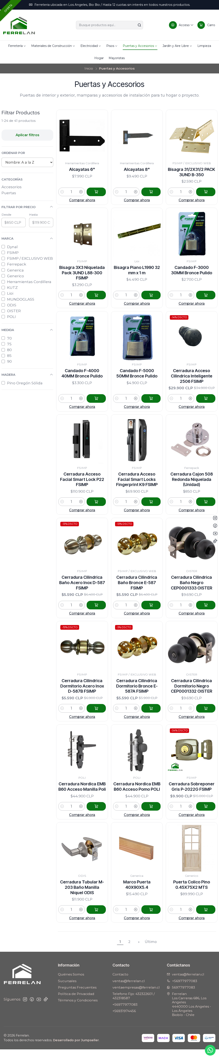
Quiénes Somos (71, 974)
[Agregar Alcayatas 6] (96, 192)
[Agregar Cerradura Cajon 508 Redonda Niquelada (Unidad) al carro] (205, 501)
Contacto (120, 974)
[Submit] (139, 25)
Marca (7, 238)
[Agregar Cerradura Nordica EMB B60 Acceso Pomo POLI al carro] (151, 806)
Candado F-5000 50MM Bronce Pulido (136, 373)
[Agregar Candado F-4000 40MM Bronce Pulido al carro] (96, 398)
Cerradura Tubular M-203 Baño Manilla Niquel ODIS (82, 887)
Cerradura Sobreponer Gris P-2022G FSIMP (192, 786)
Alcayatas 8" (137, 169)
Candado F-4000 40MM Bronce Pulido (82, 373)
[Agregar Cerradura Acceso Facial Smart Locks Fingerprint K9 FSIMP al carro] (151, 501)
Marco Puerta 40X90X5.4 (137, 884)
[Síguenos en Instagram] (25, 999)
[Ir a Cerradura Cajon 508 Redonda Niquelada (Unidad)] (191, 440)
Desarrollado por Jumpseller (76, 1040)
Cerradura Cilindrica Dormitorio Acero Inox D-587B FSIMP (82, 686)
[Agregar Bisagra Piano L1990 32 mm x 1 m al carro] (151, 295)
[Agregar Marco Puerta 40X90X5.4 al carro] (151, 909)
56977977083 (183, 987)
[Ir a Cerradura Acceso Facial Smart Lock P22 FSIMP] (82, 440)
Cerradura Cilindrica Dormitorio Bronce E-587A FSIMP (137, 686)
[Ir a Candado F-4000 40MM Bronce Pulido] (82, 337)
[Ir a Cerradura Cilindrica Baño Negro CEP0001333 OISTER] (191, 543)
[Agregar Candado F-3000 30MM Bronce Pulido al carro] (205, 295)
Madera (8, 375)
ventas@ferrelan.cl (128, 981)
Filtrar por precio (18, 207)
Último (151, 942)
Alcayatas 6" (82, 169)
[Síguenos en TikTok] (45, 999)
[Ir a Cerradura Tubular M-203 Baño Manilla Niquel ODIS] (82, 848)
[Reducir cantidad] (62, 192)
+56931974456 (124, 1011)
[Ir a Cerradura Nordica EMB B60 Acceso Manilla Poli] (82, 750)
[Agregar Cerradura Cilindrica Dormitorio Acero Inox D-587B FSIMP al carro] (96, 708)
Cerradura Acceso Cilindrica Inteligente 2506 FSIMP (191, 376)
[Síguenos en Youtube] (38, 999)
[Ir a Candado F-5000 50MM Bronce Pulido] (137, 337)
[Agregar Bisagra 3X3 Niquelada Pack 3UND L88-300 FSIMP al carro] (96, 295)
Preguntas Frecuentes (77, 987)
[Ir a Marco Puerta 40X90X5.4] (137, 848)
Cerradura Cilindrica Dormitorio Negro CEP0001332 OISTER (191, 686)
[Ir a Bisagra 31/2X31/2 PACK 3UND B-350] (191, 135)
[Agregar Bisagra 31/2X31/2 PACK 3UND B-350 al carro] (205, 192)
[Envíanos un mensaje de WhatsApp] (210, 1050)
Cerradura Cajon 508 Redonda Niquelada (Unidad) (191, 479)
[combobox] (109, 25)
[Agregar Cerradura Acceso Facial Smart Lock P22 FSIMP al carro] (96, 501)
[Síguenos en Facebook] (32, 999)
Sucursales (67, 981)
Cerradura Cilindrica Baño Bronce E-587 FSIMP (136, 583)
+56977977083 (125, 1004)
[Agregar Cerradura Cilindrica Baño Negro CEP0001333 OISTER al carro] (205, 605)
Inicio (88, 68)
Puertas (8, 193)
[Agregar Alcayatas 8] (151, 192)
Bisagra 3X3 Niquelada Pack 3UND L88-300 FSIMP (82, 273)
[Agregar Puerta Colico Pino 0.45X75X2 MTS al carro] (205, 909)
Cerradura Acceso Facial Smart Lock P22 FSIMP (82, 479)
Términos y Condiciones (78, 1000)
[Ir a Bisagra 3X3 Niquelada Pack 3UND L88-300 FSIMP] (82, 233)
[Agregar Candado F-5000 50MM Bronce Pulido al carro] (151, 398)
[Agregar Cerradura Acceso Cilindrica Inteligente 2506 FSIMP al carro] (205, 398)
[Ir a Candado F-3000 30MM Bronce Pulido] (191, 233)
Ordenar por (13, 153)
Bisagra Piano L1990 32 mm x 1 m (137, 270)
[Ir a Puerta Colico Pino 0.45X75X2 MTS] (191, 848)
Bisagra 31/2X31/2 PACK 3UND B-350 (191, 172)
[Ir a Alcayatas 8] (137, 135)
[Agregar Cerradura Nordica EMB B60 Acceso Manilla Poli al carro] (96, 806)
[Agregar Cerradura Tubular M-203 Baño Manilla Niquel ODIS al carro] (96, 909)
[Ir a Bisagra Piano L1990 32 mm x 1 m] (137, 233)
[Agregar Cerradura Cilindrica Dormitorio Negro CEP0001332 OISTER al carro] (205, 708)
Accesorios (11, 187)
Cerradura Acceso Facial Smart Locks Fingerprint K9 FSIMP (137, 479)
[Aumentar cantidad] (81, 192)
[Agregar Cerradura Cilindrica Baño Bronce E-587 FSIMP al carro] (151, 605)
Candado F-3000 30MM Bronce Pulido (191, 270)
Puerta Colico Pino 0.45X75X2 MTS (191, 884)
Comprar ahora (82, 200)
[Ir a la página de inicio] (19, 25)
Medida (7, 330)
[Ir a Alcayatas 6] (82, 135)
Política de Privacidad (76, 994)
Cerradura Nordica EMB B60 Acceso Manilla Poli (82, 786)
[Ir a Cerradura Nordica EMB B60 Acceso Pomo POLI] (137, 750)
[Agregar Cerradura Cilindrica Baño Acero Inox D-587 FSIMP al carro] (96, 605)
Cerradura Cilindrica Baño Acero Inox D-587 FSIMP (82, 583)
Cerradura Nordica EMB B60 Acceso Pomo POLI (136, 786)
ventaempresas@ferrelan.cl (136, 987)
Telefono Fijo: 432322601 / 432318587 (133, 996)
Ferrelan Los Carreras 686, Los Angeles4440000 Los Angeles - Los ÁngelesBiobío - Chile (191, 1004)
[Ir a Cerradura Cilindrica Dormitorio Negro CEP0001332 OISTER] (191, 647)
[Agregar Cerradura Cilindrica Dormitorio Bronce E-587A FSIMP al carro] (151, 708)
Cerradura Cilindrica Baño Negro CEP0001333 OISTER (191, 583)
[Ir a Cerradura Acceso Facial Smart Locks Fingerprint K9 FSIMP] (137, 440)
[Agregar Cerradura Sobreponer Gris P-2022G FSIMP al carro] (205, 806)
